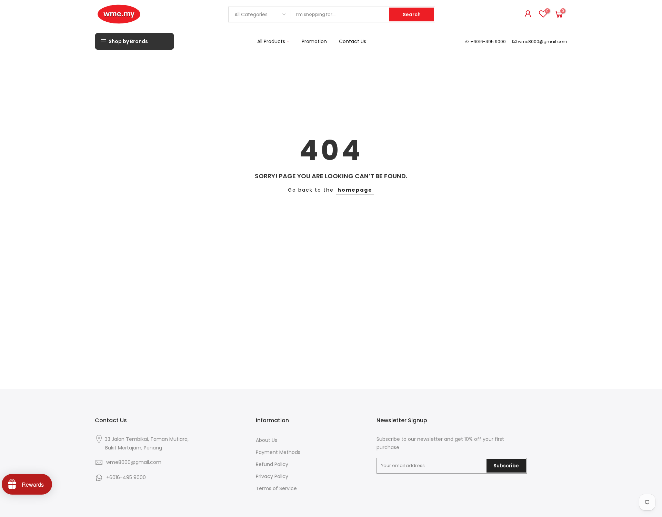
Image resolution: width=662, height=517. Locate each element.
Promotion (314, 41)
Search (412, 14)
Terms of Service (276, 488)
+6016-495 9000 (488, 41)
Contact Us (352, 41)
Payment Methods (278, 452)
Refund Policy (272, 464)
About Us (266, 440)
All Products (271, 41)
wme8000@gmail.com (542, 41)
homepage (355, 189)
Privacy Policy (272, 476)
